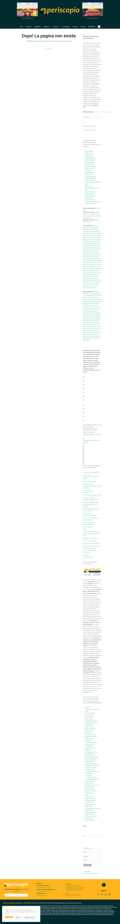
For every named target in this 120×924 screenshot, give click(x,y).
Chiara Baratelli (90, 157)
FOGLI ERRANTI (89, 746)
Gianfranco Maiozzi (96, 313)
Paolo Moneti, (63, 913)
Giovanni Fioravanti (91, 203)
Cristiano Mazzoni (92, 264)
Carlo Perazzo (93, 272)
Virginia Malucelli (96, 315)
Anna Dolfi (90, 247)
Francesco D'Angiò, (80, 909)
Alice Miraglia (90, 268)
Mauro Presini (86, 276)
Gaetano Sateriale (91, 332)
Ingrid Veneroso (87, 338)
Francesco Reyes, (107, 909)
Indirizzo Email (86, 848)
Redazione (85, 278)
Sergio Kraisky (93, 742)
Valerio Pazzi (86, 272)
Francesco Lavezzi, (99, 909)
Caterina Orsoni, (45, 907)
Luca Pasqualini (96, 322)
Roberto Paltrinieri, (49, 914)
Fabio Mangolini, (46, 909)
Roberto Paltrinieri (94, 270)
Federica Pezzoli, (54, 909)
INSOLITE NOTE (89, 197)
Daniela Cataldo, (113, 907)
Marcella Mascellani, (63, 911)
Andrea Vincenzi (95, 338)
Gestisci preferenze (30, 917)
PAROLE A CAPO (89, 783)
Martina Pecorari (87, 324)
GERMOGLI (87, 750)
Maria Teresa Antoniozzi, (109, 911)
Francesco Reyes (93, 278)
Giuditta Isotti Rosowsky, (64, 910)
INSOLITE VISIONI (89, 193)
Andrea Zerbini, (81, 906)
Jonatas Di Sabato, (98, 910)
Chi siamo (29, 26)
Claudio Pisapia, (82, 907)
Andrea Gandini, (57, 906)
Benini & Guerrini (94, 785)
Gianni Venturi (89, 161)
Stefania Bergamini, (108, 914)
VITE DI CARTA (88, 818)
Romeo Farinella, (57, 914)
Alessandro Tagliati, (33, 906)
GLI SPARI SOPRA (89, 754)
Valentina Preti (93, 326)
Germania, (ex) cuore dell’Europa (91, 543)
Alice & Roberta (87, 229)
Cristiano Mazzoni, (105, 907)
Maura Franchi (89, 168)
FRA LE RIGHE (88, 174)
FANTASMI (87, 740)
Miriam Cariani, (40, 913)
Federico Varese (91, 284)
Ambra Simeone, (50, 906)
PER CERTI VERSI (89, 787)
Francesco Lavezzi (91, 258)
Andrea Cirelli (89, 164)
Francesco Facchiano (88, 249)
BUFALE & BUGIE (89, 717)
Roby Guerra (89, 153)
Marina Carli (97, 239)
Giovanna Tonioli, (47, 910)
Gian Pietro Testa (90, 192)
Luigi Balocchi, (55, 911)
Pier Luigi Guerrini (90, 256)
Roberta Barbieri (96, 231)
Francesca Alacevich (94, 227)
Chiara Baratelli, (59, 907)
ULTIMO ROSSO (89, 810)
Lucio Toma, (48, 911)
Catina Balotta (94, 229)
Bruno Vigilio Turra (87, 218)
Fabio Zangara (86, 340)
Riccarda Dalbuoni (90, 176)
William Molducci (90, 195)
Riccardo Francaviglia (91, 816)
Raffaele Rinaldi (87, 280)
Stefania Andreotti (95, 293)
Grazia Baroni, (91, 910)
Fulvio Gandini (86, 309)
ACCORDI (87, 707)
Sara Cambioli (90, 239)
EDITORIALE (88, 732)
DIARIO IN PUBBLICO (90, 159)
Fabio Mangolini (93, 779)
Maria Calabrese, (92, 911)
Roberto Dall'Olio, (40, 914)
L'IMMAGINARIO (89, 761)
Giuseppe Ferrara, (74, 910)
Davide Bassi (93, 233)
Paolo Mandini (96, 316)
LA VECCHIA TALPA (90, 769)
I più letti (75, 26)
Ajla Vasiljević (97, 336)
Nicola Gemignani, (48, 913)
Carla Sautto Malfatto (92, 262)
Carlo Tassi (98, 216)
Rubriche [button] (55, 26)
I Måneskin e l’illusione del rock (91, 538)
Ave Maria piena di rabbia (89, 481)
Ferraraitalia (66, 26)
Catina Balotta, (52, 907)
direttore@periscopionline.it (43, 891)
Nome (84, 852)
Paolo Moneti (91, 266)
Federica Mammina (88, 316)
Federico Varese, (62, 909)
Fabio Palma (86, 270)
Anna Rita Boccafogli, (102, 906)
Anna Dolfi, (87, 906)
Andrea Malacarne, (66, 906)
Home (21, 26)
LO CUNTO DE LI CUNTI (91, 777)
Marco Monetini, (84, 911)
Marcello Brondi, (71, 911)
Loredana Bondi (92, 237)
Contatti (83, 26)
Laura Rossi (94, 280)
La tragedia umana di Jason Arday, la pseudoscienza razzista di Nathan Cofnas (92, 533)
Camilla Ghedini (87, 311)
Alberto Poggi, (26, 906)
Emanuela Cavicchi (87, 241)
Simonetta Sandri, (69, 903)
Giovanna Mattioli (90, 180)
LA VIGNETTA (88, 773)
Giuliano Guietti (87, 313)
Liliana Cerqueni (97, 241)
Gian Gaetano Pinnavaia (93, 274)
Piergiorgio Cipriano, (70, 913)
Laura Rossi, (111, 910)
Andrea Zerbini (92, 287)
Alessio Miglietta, (42, 906)
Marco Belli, (78, 911)
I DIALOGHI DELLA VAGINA (92, 758)
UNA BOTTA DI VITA (90, 814)
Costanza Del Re (92, 245)
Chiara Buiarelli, (67, 907)
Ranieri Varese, (102, 913)
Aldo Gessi (91, 305)
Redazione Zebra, (110, 913)
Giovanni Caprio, (54, 910)
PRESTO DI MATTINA (90, 791)
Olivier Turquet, (55, 913)
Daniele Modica (96, 318)
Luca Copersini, (42, 911)
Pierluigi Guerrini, (89, 913)
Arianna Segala (91, 334)
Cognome (85, 856)
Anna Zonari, (110, 906)
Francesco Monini (90, 734)
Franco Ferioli (97, 249)
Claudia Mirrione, (75, 907)
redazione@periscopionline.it (43, 887)
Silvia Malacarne (87, 315)
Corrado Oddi (97, 268)
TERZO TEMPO (88, 806)
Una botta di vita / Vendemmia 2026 (92, 495)
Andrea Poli (86, 326)
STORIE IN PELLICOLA (90, 798)
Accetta (9, 917)
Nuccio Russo (90, 330)
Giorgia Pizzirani (96, 324)
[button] (99, 27)
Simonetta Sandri (90, 800)
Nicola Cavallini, (91, 214)
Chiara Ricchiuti (92, 328)
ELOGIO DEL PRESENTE (91, 166)
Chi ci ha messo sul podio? (89, 540)
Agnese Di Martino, (18, 906)
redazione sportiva (95, 808)
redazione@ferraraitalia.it (89, 126)
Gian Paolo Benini (92, 235)
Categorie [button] (46, 26)
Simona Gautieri (95, 309)
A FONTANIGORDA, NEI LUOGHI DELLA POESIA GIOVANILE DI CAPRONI (91, 504)
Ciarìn (84, 243)
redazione (93, 804)
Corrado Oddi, (90, 907)
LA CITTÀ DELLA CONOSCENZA (92, 201)
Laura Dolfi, (105, 910)
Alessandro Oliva (87, 322)
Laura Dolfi (96, 247)
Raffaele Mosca (96, 320)
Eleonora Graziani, (77, 903)
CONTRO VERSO (89, 725)
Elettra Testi (89, 186)
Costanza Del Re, (96, 907)
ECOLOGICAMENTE (90, 162)
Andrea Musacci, (74, 906)
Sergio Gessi (89, 172)
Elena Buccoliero (90, 727)
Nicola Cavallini (93, 752)
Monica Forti (97, 307)
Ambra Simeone (91, 216)
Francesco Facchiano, (89, 909)
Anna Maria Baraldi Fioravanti (90, 295)
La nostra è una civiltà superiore (91, 472)
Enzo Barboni (91, 297)
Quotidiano (37, 26)
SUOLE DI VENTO (89, 802)
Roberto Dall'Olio (90, 789)
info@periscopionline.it (42, 895)
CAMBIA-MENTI (89, 155)
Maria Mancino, (99, 911)
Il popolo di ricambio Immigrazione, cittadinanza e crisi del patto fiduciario (92, 486)
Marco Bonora (91, 299)
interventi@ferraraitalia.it (89, 130)
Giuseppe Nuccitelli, (82, 910)
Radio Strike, (96, 913)
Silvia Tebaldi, (92, 914)
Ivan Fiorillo (90, 307)
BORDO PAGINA (89, 151)
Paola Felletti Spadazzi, (59, 903)
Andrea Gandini (93, 254)
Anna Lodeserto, (93, 906)
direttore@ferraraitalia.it (94, 702)
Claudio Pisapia (94, 276)
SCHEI (86, 794)
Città (84, 860)
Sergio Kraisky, (85, 914)
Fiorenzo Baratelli (87, 231)
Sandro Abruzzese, (65, 914)
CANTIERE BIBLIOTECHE (91, 721)
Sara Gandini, (73, 914)
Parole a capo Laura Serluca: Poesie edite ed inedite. (90, 476)
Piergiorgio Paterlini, (80, 913)
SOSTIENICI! (91, 26)
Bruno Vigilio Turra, (49, 903)
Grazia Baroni (86, 233)
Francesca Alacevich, (71, 909)
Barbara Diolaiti (92, 303)
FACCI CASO (88, 170)
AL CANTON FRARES (90, 713)
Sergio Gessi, (79, 914)
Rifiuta (17, 917)
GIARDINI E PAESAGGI (90, 178)
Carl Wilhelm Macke (91, 260)
